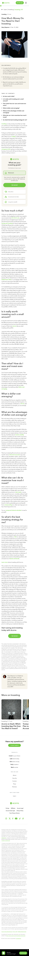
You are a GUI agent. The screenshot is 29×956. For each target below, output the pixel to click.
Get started (15, 185)
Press (14, 784)
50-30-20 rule (15, 218)
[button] (23, 818)
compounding (8, 505)
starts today (14, 758)
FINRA (2, 837)
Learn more (4, 562)
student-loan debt (6, 279)
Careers (14, 781)
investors (14, 764)
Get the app (20, 2)
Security (14, 778)
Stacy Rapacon (5, 27)
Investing (3, 14)
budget (14, 136)
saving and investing (6, 223)
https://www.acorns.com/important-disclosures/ (15, 935)
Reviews (14, 786)
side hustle (18, 492)
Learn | (6, 9)
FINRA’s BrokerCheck (22, 931)
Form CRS (15, 931)
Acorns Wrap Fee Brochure (6, 931)
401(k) (22, 403)
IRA (15, 537)
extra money (14, 761)
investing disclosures (5, 840)
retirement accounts (14, 454)
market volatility (19, 434)
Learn (14, 796)
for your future (14, 756)
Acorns (14, 326)
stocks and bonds (14, 558)
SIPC (5, 837)
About (14, 775)
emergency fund (5, 149)
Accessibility (18, 938)
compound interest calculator (13, 510)
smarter (14, 767)
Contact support (15, 745)
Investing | (11, 9)
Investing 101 (19, 9)
